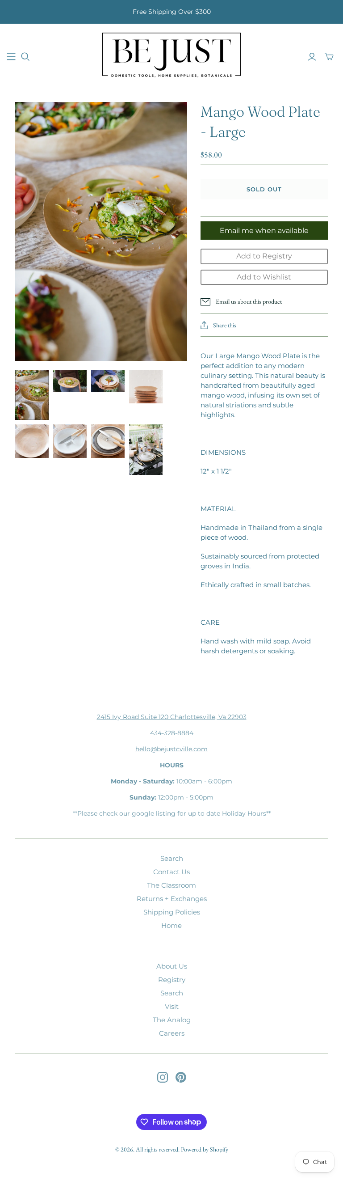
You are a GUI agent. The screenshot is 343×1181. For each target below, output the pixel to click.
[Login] (312, 57)
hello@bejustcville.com (171, 749)
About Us (171, 966)
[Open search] (25, 56)
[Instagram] (162, 1077)
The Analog (172, 1020)
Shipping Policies (171, 912)
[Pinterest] (181, 1077)
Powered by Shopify (204, 1149)
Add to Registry (264, 256)
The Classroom (171, 885)
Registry (171, 979)
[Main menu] (11, 56)
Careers (171, 1033)
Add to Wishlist (264, 277)
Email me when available (264, 230)
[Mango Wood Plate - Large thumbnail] (32, 395)
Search (171, 858)
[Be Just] (171, 56)
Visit (172, 1006)
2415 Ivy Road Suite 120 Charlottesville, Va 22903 (172, 717)
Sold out (264, 189)
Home (171, 925)
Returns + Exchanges (172, 898)
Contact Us (171, 872)
